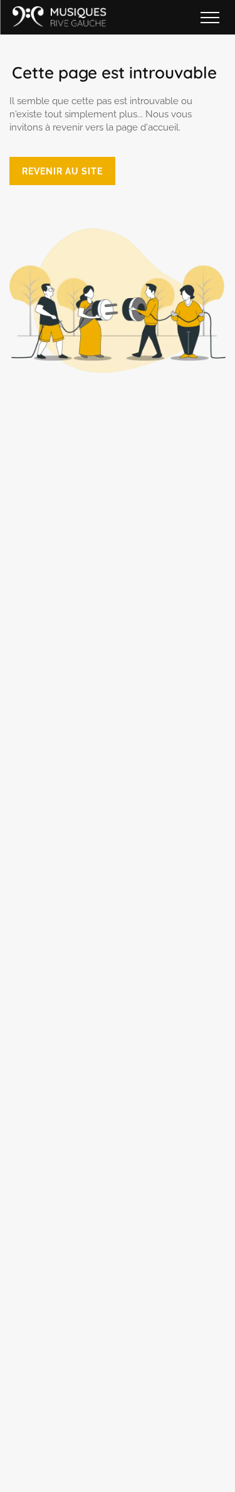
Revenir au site (62, 171)
